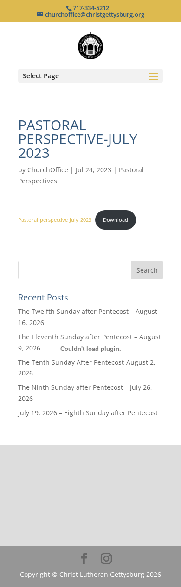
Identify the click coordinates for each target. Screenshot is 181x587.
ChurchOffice (47, 169)
